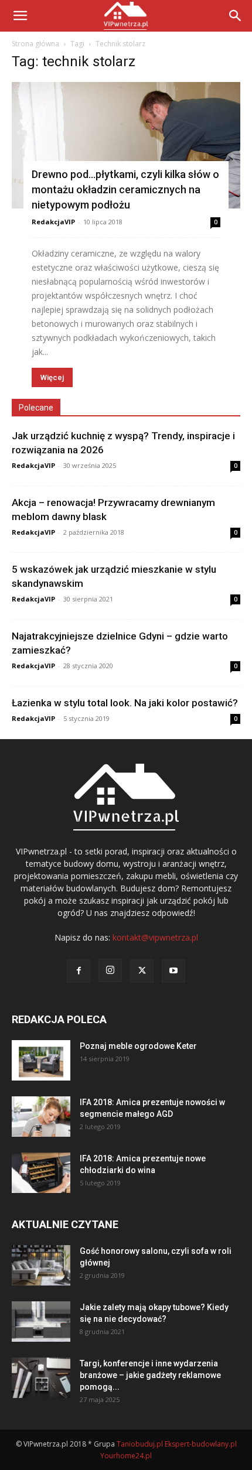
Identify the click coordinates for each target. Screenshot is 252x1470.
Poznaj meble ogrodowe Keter (138, 1046)
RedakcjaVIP (53, 221)
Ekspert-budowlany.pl (201, 1444)
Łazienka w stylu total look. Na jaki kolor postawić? (125, 703)
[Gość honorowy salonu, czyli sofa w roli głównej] (41, 1265)
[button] (235, 16)
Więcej (52, 377)
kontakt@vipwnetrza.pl (155, 937)
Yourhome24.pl (126, 1456)
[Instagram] (110, 970)
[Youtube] (173, 971)
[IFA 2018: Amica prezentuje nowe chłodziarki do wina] (41, 1173)
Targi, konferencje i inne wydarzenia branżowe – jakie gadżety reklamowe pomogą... (150, 1375)
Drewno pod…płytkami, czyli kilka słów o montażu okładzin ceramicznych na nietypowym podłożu (125, 189)
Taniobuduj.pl (140, 1444)
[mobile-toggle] (20, 16)
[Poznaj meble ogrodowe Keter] (41, 1060)
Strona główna (35, 44)
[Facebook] (78, 971)
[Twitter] (142, 971)
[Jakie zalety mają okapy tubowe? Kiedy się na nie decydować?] (41, 1321)
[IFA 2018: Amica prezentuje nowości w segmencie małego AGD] (41, 1116)
